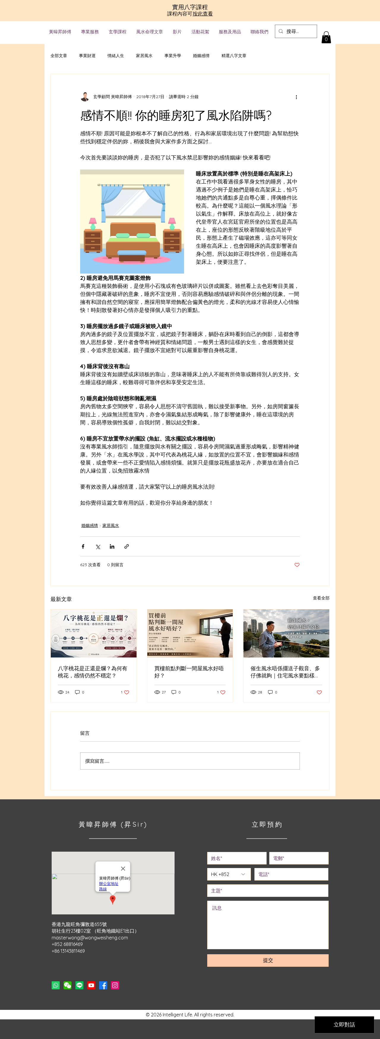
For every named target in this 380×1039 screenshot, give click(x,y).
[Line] (79, 985)
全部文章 (58, 55)
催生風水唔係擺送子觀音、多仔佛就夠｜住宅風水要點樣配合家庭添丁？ (285, 672)
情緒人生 (115, 55)
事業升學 (172, 55)
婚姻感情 (201, 55)
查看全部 (321, 598)
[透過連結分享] (126, 546)
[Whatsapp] (56, 985)
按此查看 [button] (203, 14)
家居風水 (144, 55)
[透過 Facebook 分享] (83, 546)
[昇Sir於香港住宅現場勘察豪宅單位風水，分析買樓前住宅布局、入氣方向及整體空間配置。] (190, 633)
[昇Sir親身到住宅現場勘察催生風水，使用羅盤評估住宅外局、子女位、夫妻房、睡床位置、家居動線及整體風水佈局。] (286, 633)
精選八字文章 (233, 55)
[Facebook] (103, 985)
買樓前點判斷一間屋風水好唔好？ (189, 672)
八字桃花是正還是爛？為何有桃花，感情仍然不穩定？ (92, 672)
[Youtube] (91, 985)
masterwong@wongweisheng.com (90, 938)
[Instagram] (115, 985)
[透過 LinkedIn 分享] (112, 546)
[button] (326, 37)
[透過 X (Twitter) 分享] (97, 546)
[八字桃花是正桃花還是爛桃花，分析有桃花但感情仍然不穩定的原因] (94, 633)
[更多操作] (296, 96)
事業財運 (87, 55)
